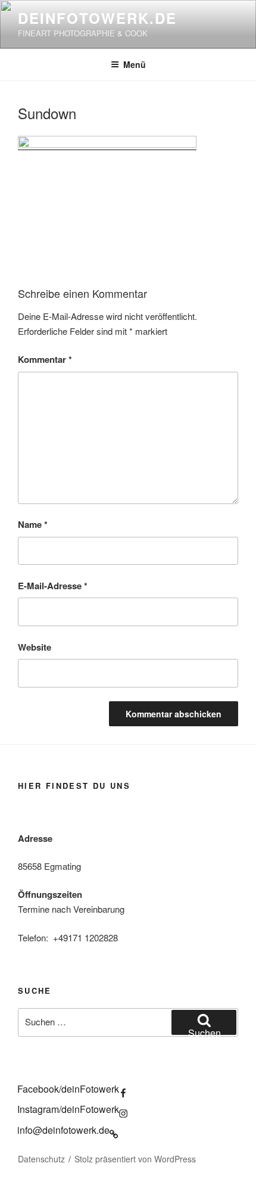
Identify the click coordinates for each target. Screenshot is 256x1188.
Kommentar (45, 359)
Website (34, 647)
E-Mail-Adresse (53, 585)
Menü (134, 64)
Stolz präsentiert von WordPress (135, 1159)
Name (33, 524)
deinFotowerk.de (97, 18)
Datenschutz (41, 1159)
